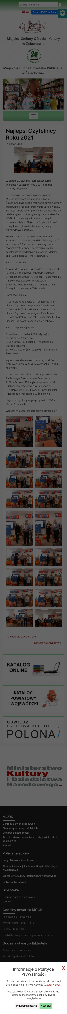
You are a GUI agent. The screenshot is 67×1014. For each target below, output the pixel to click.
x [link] (63, 967)
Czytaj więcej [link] (52, 984)
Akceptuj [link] (46, 1005)
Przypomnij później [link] (26, 1005)
